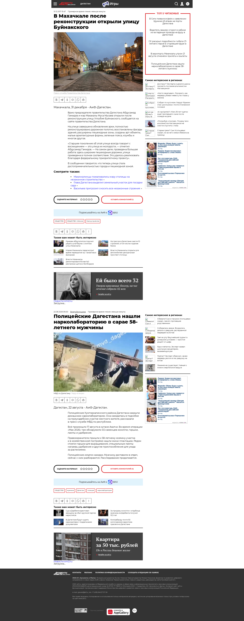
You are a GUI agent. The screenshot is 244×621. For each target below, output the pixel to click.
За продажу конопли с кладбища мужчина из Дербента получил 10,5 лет (125, 513)
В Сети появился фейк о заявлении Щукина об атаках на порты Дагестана (167, 21)
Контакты (76, 573)
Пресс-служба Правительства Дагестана (72, 93)
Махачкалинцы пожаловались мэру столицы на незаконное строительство (100, 178)
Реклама (88, 573)
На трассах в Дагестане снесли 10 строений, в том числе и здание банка (125, 243)
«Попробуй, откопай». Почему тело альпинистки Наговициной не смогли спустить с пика (173, 123)
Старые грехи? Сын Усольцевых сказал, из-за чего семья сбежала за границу (173, 132)
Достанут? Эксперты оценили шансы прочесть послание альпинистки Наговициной (173, 86)
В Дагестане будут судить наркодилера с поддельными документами (79, 522)
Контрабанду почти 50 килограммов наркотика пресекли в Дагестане (121, 522)
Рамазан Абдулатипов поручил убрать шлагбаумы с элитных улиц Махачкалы (80, 243)
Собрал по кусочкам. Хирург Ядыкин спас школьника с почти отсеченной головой (173, 104)
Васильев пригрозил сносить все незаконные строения (107, 188)
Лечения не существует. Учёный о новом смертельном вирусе (172, 366)
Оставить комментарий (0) (122, 469)
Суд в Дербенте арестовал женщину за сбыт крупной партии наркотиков (81, 513)
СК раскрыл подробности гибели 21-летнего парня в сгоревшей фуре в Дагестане (168, 43)
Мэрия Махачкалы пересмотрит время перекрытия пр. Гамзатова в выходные (81, 252)
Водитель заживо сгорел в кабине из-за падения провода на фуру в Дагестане (168, 32)
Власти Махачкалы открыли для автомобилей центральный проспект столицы (124, 252)
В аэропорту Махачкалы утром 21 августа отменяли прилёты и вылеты (167, 55)
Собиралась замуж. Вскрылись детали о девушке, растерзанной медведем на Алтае (171, 330)
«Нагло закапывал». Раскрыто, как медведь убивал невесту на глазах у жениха (173, 95)
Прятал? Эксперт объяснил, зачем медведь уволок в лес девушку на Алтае (172, 358)
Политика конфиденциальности (110, 573)
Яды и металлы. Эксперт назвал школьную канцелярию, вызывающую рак (171, 349)
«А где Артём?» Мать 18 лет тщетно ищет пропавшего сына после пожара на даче (172, 114)
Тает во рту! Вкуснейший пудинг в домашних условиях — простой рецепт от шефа (172, 339)
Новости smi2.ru (63, 301)
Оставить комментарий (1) (122, 200)
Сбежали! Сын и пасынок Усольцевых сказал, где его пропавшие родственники (173, 321)
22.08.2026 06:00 (61, 312)
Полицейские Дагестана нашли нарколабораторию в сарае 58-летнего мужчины (167, 66)
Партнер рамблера (97, 610)
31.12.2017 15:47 (60, 11)
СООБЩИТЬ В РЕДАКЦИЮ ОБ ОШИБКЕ (143, 573)
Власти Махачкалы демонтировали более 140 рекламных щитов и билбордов (80, 261)
